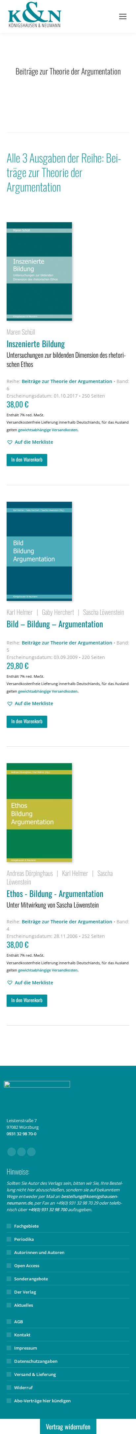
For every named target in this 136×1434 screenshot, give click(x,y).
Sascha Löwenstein (103, 612)
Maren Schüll (21, 332)
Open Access (26, 1266)
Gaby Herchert (58, 612)
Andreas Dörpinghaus (30, 873)
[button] (30, 442)
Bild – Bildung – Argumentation (55, 623)
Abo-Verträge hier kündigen (42, 1401)
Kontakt (22, 1335)
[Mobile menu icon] (122, 16)
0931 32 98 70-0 (21, 1134)
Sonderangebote (31, 1279)
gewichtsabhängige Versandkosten (48, 429)
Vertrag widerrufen (68, 1426)
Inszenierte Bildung (66, 353)
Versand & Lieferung (35, 1374)
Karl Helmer (20, 612)
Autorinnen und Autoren (39, 1252)
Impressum (25, 1348)
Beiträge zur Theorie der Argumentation (67, 381)
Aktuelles (23, 1305)
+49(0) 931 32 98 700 (47, 1209)
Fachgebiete (26, 1226)
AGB (18, 1322)
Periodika (24, 1239)
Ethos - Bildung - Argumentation (55, 898)
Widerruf (23, 1387)
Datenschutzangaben (35, 1361)
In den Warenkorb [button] (27, 459)
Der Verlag (25, 1292)
